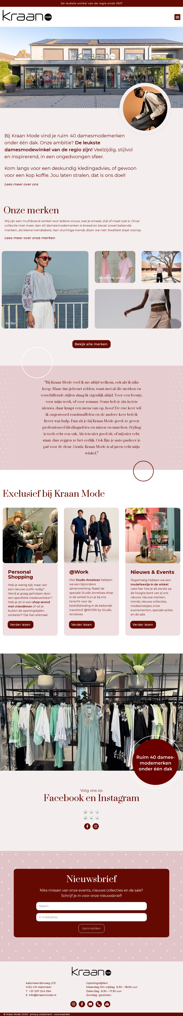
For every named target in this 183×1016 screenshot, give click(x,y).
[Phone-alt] (99, 1004)
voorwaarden (62, 1014)
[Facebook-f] (87, 826)
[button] (177, 17)
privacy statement (41, 1014)
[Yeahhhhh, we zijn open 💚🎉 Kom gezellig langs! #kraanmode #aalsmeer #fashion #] (97, 812)
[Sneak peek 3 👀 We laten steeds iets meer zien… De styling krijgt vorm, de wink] (91, 818)
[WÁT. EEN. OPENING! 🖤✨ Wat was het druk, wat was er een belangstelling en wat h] (91, 812)
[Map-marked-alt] (107, 1004)
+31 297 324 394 (40, 991)
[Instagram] (96, 826)
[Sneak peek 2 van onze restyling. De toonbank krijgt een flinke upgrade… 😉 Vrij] (97, 818)
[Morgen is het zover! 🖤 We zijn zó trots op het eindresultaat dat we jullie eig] (85, 818)
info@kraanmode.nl (42, 995)
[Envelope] (90, 1004)
